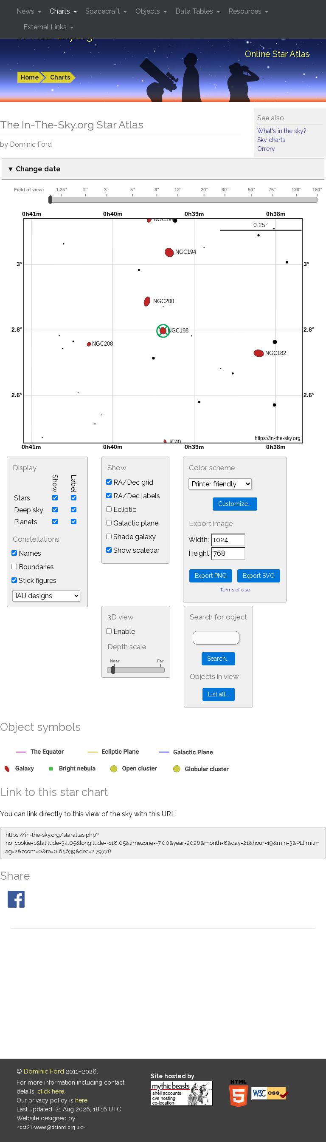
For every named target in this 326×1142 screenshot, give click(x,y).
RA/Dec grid (132, 482)
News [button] (26, 11)
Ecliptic (124, 510)
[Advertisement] (163, 994)
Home (30, 77)
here (81, 1100)
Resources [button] (245, 11)
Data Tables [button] (195, 11)
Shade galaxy (134, 537)
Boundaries (35, 567)
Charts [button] (61, 11)
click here (50, 1091)
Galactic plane (135, 523)
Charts (60, 77)
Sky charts (271, 139)
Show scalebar (136, 550)
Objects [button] (148, 11)
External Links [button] (45, 27)
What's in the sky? (281, 131)
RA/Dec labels (136, 496)
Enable (123, 632)
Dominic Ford (44, 1071)
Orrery (266, 148)
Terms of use (235, 590)
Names (29, 553)
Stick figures (36, 581)
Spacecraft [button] (103, 11)
